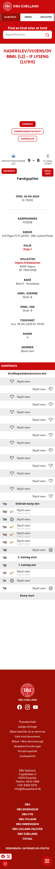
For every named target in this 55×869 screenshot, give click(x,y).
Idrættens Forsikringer (27, 746)
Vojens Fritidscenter (27, 263)
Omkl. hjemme (27, 293)
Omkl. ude (27, 307)
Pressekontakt (27, 722)
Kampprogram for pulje (27, 132)
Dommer (27, 347)
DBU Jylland (27, 819)
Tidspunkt (27, 320)
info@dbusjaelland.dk (27, 789)
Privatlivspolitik (27, 751)
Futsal (27, 839)
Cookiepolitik (27, 756)
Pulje (27, 246)
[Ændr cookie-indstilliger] (5, 863)
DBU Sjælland (27, 834)
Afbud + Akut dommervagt (27, 741)
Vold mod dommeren (27, 736)
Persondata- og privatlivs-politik (27, 849)
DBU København (27, 824)
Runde (27, 334)
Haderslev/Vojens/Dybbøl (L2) (13, 162)
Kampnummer (27, 219)
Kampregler (27, 139)
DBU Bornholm (27, 809)
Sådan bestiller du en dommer (27, 732)
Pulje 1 (27, 249)
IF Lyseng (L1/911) (47, 162)
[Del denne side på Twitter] (8, 857)
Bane (27, 280)
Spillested (27, 259)
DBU (27, 804)
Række (27, 232)
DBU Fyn (27, 814)
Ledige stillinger (27, 727)
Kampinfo (27, 124)
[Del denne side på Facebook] (3, 857)
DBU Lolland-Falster (27, 829)
